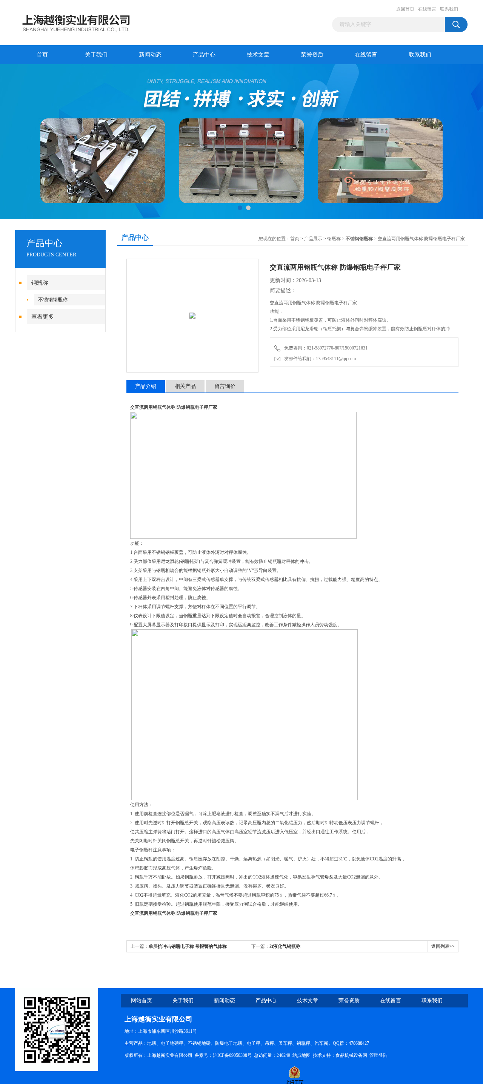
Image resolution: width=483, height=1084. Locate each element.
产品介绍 (145, 386)
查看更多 (42, 317)
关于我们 (96, 55)
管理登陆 (378, 1055)
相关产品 (185, 386)
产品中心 (204, 55)
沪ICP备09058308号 (232, 1055)
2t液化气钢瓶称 (284, 946)
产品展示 (313, 238)
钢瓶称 (39, 283)
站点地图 (301, 1055)
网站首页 (141, 1000)
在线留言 (427, 9)
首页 (42, 55)
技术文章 (258, 55)
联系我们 (449, 9)
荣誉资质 (312, 55)
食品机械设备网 (351, 1055)
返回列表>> (443, 946)
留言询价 (224, 386)
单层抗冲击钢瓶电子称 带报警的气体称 (188, 946)
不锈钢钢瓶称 (53, 299)
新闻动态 (150, 55)
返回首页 (405, 9)
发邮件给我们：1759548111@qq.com (319, 358)
